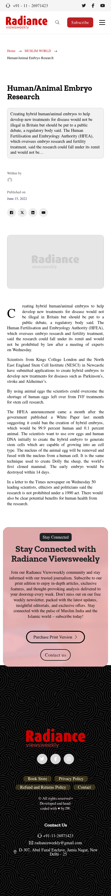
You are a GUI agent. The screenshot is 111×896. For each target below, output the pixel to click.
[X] (22, 212)
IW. (68, 808)
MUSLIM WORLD (38, 51)
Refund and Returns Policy (43, 787)
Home (11, 51)
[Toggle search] (57, 22)
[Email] (43, 212)
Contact (84, 787)
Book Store (37, 778)
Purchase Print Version (52, 637)
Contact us (55, 655)
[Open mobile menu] (102, 22)
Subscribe (80, 22)
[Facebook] (11, 212)
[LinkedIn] (32, 212)
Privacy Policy (71, 778)
